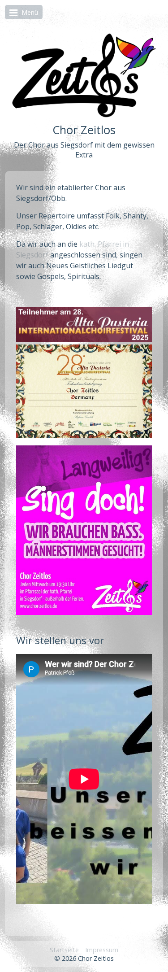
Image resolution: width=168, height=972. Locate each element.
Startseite (64, 950)
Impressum (101, 950)
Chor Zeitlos (84, 130)
